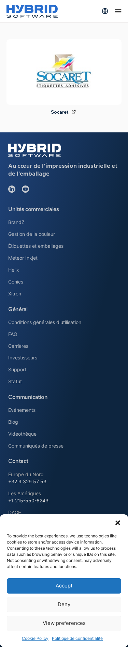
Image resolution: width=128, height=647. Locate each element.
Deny (64, 604)
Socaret (59, 112)
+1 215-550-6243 (28, 500)
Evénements (21, 410)
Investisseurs (22, 357)
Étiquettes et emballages (35, 246)
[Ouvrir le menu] (118, 11)
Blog (13, 422)
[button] (117, 522)
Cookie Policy (35, 638)
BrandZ (16, 222)
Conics (15, 282)
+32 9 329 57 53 (27, 481)
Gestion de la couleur (31, 234)
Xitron (14, 293)
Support (17, 369)
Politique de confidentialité (77, 638)
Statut (15, 381)
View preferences (64, 623)
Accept (64, 585)
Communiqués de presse (35, 446)
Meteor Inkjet (23, 258)
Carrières (18, 346)
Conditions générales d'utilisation (44, 322)
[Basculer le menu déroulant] (105, 11)
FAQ (12, 334)
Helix (13, 270)
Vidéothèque (22, 434)
